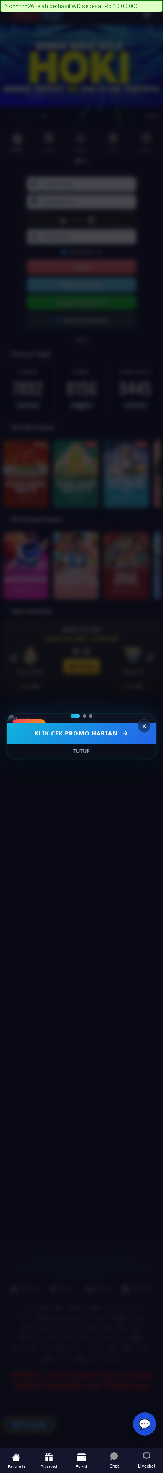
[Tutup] (144, 726)
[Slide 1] (75, 716)
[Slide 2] (84, 716)
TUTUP (81, 751)
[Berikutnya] (144, 718)
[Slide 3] (90, 716)
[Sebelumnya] (18, 718)
